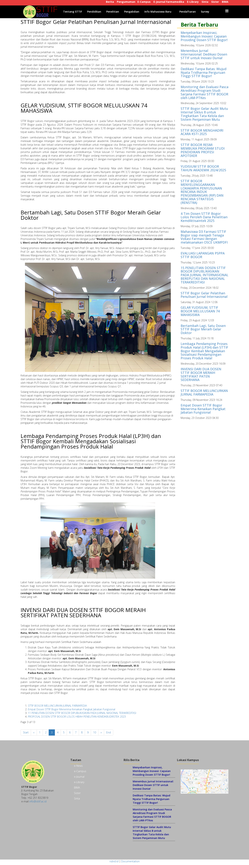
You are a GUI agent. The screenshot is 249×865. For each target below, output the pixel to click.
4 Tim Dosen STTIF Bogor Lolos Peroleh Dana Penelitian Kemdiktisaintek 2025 (204, 217)
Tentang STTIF (72, 11)
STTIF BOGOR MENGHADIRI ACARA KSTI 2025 (202, 132)
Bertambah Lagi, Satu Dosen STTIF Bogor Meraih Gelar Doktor (91, 215)
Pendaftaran (187, 11)
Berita (110, 1)
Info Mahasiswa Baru (157, 11)
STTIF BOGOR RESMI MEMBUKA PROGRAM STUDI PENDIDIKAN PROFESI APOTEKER (203, 150)
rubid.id (114, 861)
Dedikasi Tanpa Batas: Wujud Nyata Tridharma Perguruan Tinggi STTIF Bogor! (203, 72)
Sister (215, 1)
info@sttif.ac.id (37, 801)
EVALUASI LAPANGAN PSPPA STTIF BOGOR (203, 255)
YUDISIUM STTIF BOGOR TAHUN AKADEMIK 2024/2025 (203, 168)
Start (26, 732)
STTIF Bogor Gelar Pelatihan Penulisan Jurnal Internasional (96, 21)
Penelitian (112, 11)
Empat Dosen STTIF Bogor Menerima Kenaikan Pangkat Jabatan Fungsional (71, 709)
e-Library (79, 782)
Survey (205, 11)
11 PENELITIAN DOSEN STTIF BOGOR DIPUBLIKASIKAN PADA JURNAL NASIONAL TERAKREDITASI (82, 713)
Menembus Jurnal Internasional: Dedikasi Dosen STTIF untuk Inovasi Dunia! (204, 54)
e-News (78, 765)
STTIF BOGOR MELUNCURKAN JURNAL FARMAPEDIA (57, 705)
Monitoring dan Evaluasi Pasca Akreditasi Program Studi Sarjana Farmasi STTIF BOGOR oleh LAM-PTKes (204, 92)
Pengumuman (126, 1)
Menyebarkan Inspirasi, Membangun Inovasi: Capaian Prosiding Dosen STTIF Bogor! (204, 36)
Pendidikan (94, 11)
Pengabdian (131, 11)
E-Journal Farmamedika (168, 1)
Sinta (205, 1)
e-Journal (79, 776)
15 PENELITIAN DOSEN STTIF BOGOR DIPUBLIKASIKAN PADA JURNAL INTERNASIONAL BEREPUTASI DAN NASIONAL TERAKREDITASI (204, 275)
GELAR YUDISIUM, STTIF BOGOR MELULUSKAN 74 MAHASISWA (84, 108)
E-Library (193, 1)
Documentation (130, 861)
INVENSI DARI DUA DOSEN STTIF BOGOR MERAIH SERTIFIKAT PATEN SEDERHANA (83, 612)
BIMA (225, 1)
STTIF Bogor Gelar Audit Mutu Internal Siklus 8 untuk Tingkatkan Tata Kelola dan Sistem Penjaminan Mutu (204, 113)
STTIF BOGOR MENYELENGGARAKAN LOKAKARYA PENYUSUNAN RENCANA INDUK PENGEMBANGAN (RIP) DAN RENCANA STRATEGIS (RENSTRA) (202, 192)
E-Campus (144, 1)
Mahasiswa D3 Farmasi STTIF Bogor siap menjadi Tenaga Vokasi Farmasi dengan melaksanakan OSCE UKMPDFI (204, 236)
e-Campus (80, 771)
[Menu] (226, 10)
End (108, 732)
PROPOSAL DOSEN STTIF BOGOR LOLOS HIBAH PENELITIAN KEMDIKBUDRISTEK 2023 (77, 716)
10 (94, 732)
